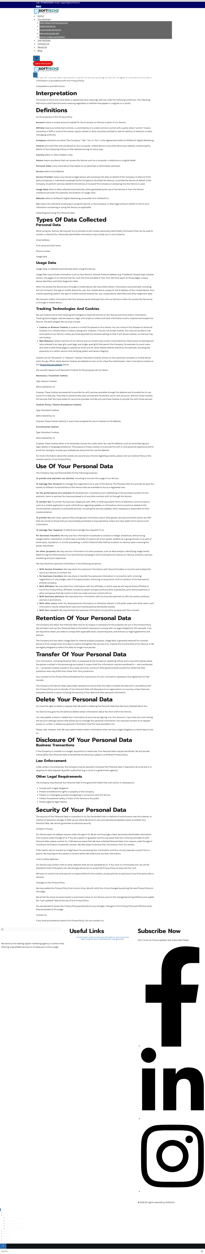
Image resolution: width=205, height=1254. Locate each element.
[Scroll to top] (199, 1250)
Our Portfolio (44, 40)
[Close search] (3, 1246)
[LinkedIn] (172, 1118)
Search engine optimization (52, 37)
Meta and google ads (49, 33)
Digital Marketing (47, 26)
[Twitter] (38, 7)
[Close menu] (0, 1209)
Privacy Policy (104, 937)
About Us (42, 47)
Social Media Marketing (50, 30)
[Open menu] (35, 74)
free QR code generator (114, 939)
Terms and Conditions (119, 937)
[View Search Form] (36, 58)
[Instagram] (40, 7)
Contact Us (43, 43)
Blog (40, 50)
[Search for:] (102, 1251)
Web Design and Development (54, 23)
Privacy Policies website (51, 364)
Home (41, 16)
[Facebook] (37, 7)
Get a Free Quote (43, 63)
